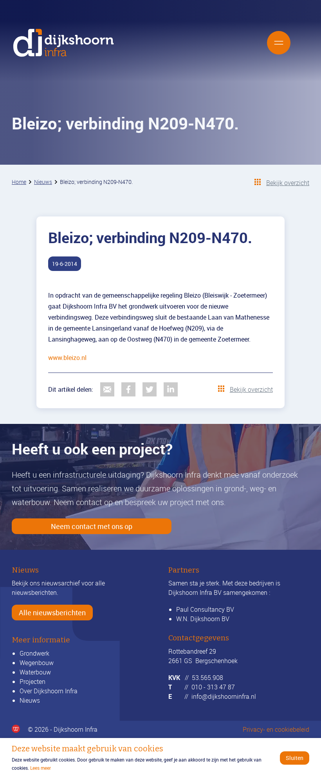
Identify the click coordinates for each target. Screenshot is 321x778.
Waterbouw (35, 672)
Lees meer (40, 768)
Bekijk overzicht (287, 182)
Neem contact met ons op (91, 526)
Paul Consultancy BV (205, 609)
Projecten (32, 681)
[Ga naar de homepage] (63, 43)
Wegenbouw (37, 662)
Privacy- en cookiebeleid (276, 729)
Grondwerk (34, 653)
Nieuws (43, 181)
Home (19, 181)
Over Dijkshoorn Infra (49, 691)
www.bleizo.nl (67, 357)
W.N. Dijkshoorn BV (202, 618)
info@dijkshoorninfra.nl (223, 696)
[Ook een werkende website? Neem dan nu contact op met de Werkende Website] (16, 729)
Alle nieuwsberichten (52, 612)
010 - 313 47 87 (213, 687)
